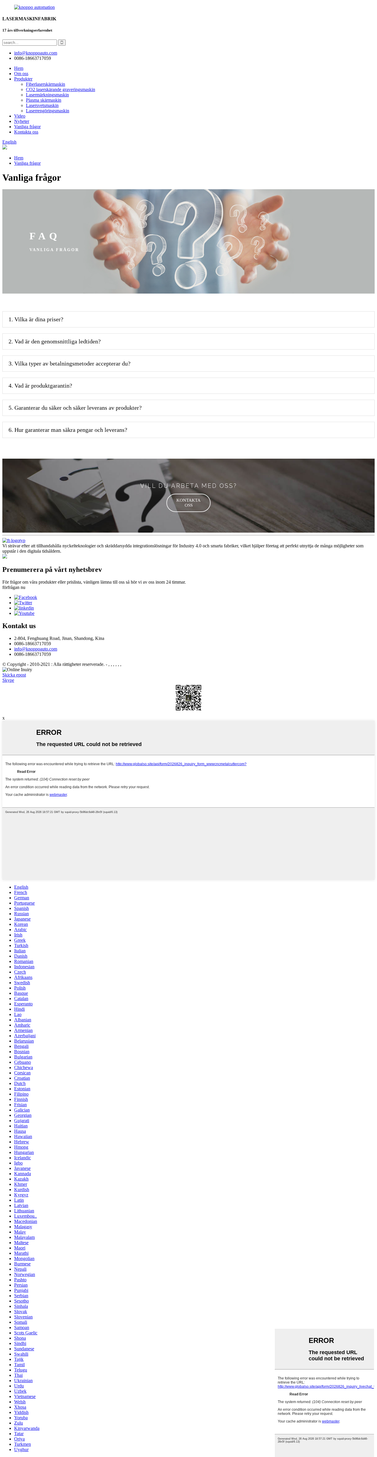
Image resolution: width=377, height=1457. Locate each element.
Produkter (23, 78)
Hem (18, 68)
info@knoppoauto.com (35, 648)
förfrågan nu (13, 587)
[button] (188, 503)
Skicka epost (14, 674)
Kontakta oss (26, 131)
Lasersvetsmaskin (42, 105)
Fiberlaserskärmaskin (45, 84)
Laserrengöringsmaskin (47, 110)
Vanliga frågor (27, 126)
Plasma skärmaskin (43, 100)
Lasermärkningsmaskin (47, 94)
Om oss (21, 73)
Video (19, 115)
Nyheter (21, 121)
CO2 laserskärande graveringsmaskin (60, 89)
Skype (8, 680)
